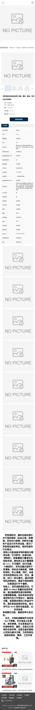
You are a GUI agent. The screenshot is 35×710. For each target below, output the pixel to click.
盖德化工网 (23, 707)
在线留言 (19, 698)
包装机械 (24, 47)
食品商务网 (17, 707)
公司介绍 (11, 695)
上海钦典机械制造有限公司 (22, 705)
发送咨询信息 (19, 119)
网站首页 (11, 47)
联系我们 (11, 698)
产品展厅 (18, 47)
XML (31, 705)
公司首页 (4, 695)
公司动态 (19, 695)
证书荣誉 (4, 698)
